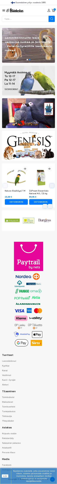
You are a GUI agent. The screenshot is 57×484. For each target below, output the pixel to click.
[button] (27, 59)
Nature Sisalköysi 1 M (15, 191)
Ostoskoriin (16, 202)
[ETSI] (52, 19)
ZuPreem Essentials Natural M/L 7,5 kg (38, 192)
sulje (5, 476)
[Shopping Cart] (53, 10)
